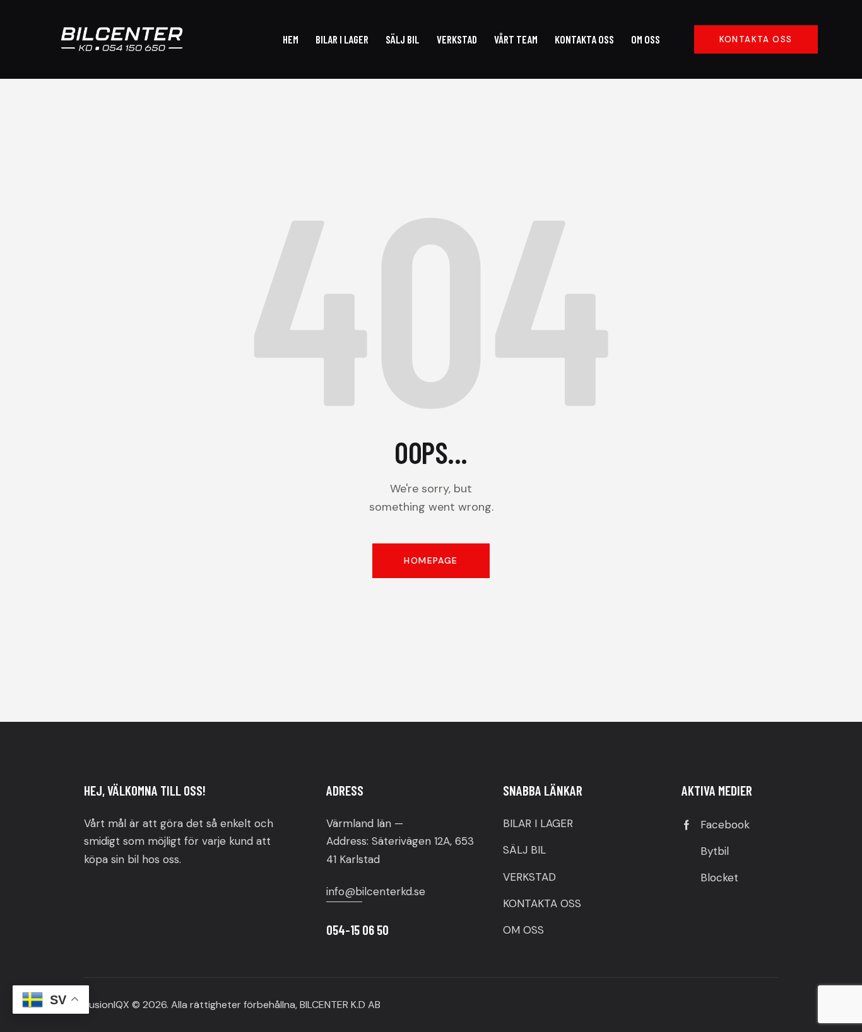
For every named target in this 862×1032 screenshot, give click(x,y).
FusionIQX (106, 1004)
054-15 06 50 (357, 929)
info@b (344, 891)
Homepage (431, 560)
